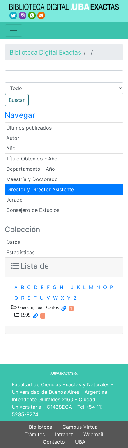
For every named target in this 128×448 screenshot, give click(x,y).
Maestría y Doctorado (32, 179)
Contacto (54, 442)
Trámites (35, 434)
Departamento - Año (30, 169)
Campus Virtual (80, 427)
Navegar (20, 115)
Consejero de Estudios (32, 210)
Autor (12, 138)
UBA (80, 442)
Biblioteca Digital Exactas (45, 52)
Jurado (14, 200)
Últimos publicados (29, 128)
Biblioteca (40, 427)
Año (11, 148)
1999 (24, 314)
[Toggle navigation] (13, 30)
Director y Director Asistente (40, 189)
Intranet (64, 434)
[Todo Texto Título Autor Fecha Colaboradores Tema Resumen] (64, 88)
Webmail (93, 434)
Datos (13, 242)
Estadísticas (20, 252)
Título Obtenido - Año (31, 158)
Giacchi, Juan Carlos (38, 307)
